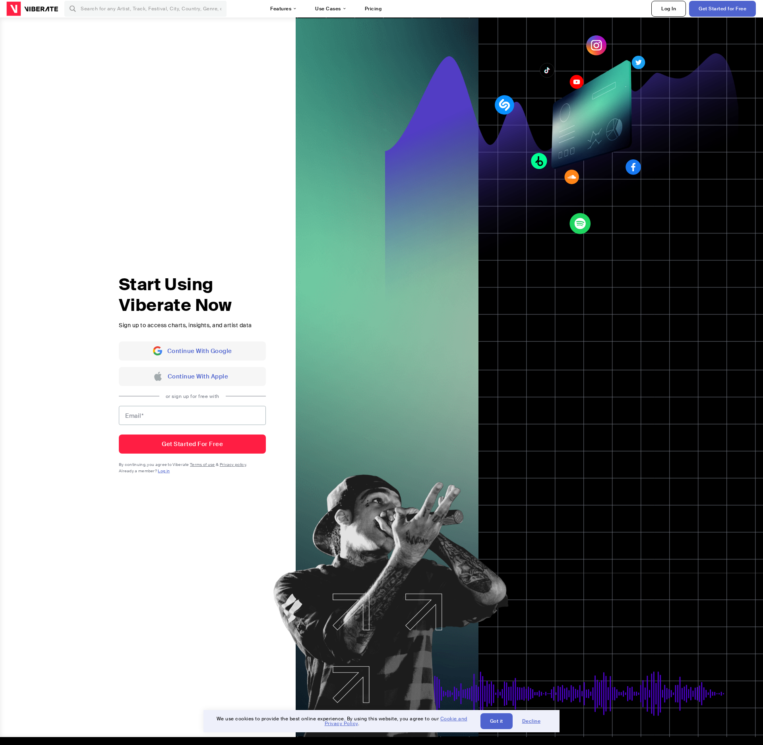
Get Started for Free (722, 9)
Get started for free (192, 444)
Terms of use (202, 464)
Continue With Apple (198, 376)
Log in (164, 470)
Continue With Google (199, 351)
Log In (668, 9)
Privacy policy (233, 464)
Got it (496, 721)
